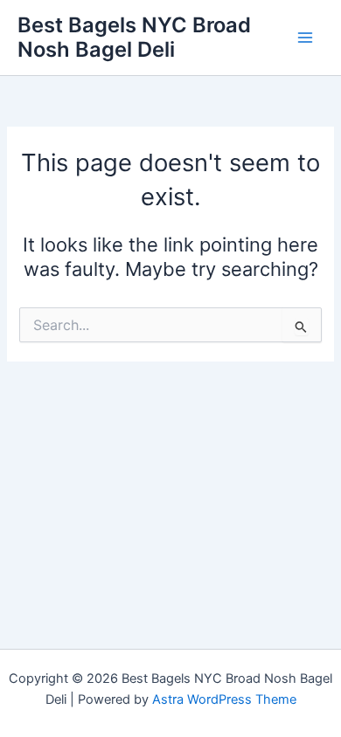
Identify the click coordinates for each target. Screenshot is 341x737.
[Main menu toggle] (305, 37)
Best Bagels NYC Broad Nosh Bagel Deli (134, 37)
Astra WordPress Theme (224, 699)
